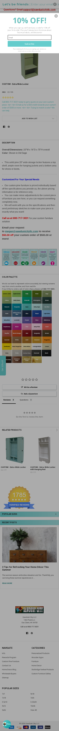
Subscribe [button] (29, 43)
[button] (56, 16)
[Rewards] (7, 724)
